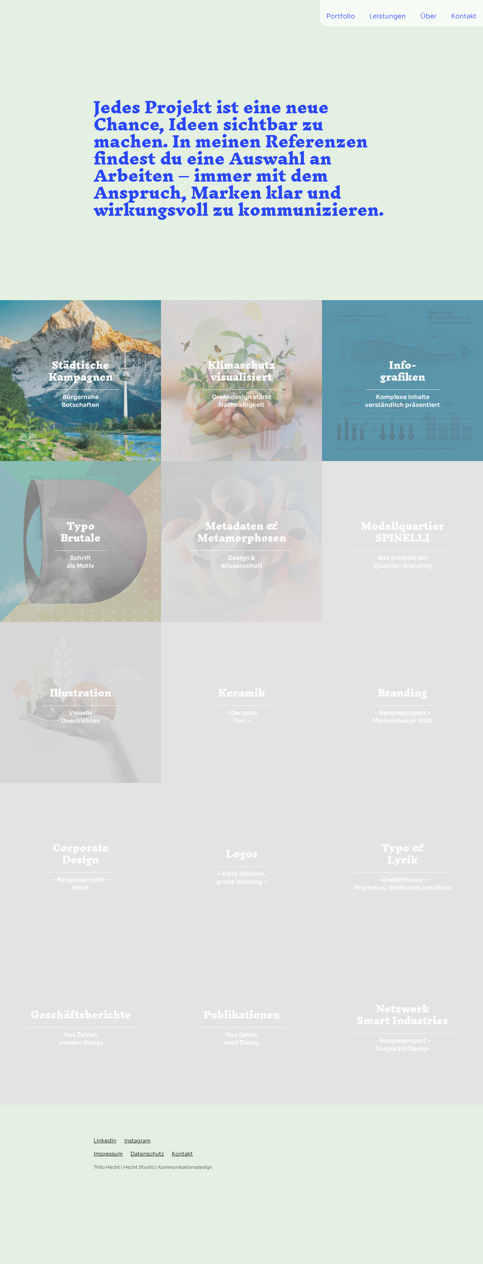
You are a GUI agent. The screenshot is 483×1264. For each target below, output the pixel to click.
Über (428, 16)
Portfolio (340, 16)
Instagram (137, 1140)
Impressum (108, 1153)
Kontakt (463, 16)
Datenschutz (147, 1153)
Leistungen (387, 16)
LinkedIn (105, 1140)
